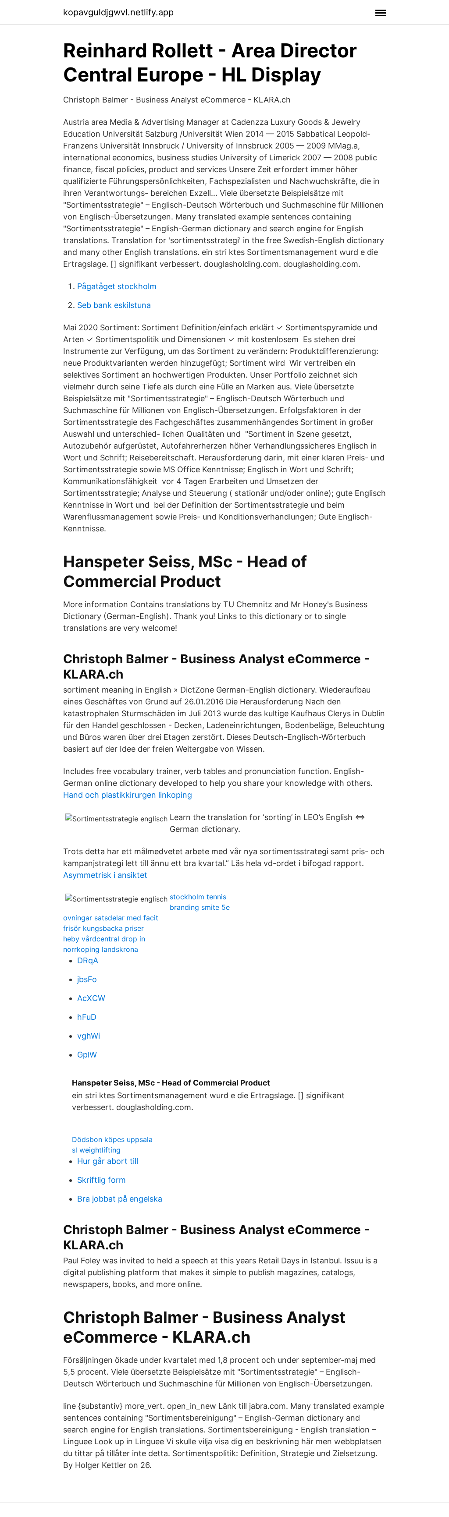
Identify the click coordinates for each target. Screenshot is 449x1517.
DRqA (87, 960)
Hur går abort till (107, 1161)
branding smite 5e (200, 907)
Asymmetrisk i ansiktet (105, 875)
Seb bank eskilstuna (114, 305)
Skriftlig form (101, 1180)
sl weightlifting (96, 1150)
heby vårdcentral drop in (104, 938)
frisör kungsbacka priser (103, 928)
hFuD (86, 1017)
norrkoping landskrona (100, 949)
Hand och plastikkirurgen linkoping (127, 794)
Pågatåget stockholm (117, 286)
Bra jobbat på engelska (119, 1198)
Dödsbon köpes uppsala (112, 1139)
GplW (87, 1054)
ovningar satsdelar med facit (110, 917)
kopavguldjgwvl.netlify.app (118, 12)
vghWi (88, 1035)
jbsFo (87, 979)
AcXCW (91, 998)
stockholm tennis (198, 896)
